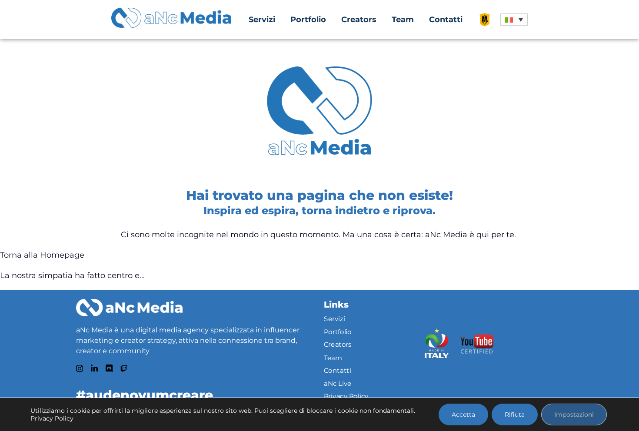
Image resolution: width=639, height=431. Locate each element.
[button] (514, 19)
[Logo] (129, 307)
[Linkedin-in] (94, 368)
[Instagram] (79, 368)
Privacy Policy (346, 396)
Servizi (262, 19)
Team (403, 19)
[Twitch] (123, 368)
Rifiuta (515, 414)
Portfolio (308, 19)
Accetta (463, 414)
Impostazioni (574, 414)
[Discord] (109, 368)
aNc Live (338, 383)
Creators (358, 19)
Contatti (446, 19)
